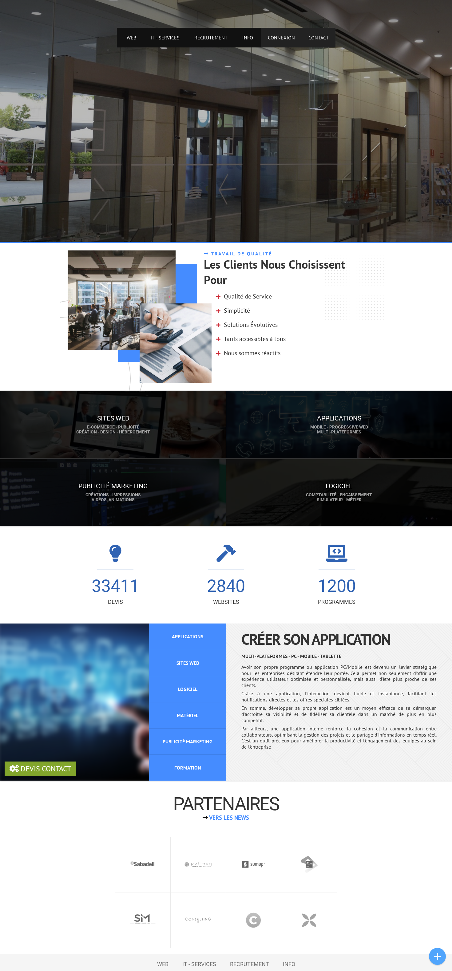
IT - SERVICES (165, 38)
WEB (131, 38)
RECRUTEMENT (211, 38)
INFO (247, 38)
